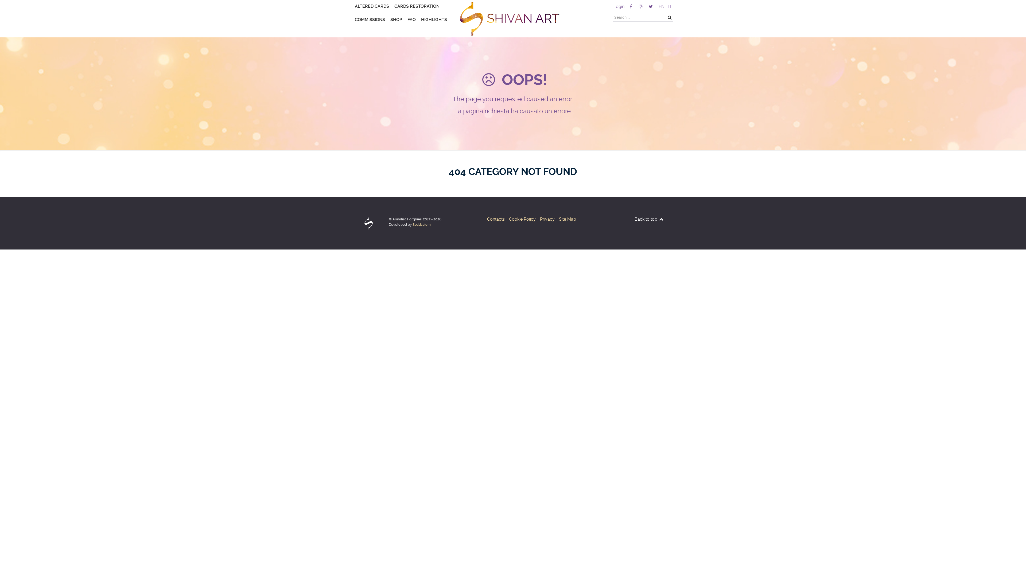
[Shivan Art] (513, 18)
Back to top (646, 219)
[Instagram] (641, 6)
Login (618, 6)
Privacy (547, 219)
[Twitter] (650, 6)
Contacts (496, 219)
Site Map (567, 219)
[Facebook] (631, 6)
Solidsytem (422, 225)
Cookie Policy (522, 219)
